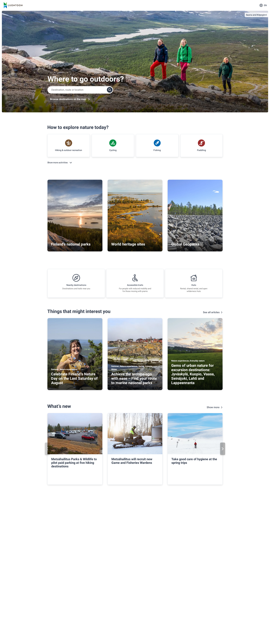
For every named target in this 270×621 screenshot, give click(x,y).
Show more (213, 407)
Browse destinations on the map (68, 99)
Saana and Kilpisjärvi (256, 15)
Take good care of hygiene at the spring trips (194, 461)
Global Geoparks (185, 244)
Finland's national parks (70, 244)
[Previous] (47, 449)
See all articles (211, 312)
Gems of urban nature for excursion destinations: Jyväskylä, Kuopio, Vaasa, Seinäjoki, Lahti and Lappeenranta (193, 374)
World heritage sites (128, 244)
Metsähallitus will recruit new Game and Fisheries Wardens (131, 461)
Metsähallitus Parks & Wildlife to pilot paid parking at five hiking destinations (74, 463)
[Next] (222, 449)
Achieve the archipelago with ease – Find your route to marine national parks (134, 378)
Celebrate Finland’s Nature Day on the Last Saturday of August (74, 378)
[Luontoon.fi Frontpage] (13, 5)
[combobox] (80, 90)
